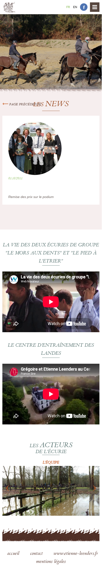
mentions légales (51, 562)
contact (37, 554)
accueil (14, 554)
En (75, 7)
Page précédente (24, 104)
